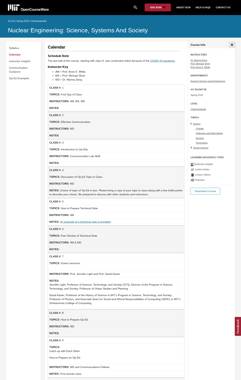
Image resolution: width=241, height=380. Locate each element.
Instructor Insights (19, 61)
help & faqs (203, 7)
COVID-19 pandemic (162, 60)
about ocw (183, 7)
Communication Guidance (18, 69)
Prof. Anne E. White (200, 67)
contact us (223, 7)
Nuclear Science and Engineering (208, 81)
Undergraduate (198, 109)
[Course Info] (232, 45)
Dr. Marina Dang (199, 60)
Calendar (15, 54)
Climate (200, 128)
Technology (202, 143)
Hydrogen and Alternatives (209, 133)
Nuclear (200, 138)
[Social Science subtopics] (191, 147)
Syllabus (14, 47)
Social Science (200, 148)
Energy (197, 124)
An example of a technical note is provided (85, 221)
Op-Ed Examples (19, 78)
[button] (205, 191)
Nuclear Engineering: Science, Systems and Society (78, 30)
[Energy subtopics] (191, 124)
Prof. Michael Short (200, 63)
